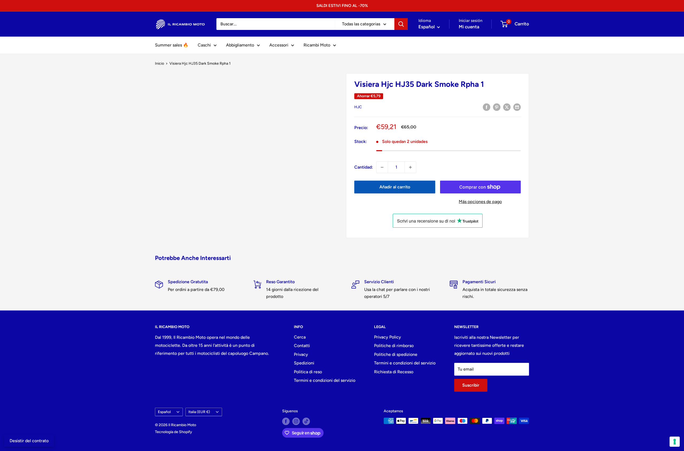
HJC (358, 107)
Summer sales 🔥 (171, 45)
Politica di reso (308, 371)
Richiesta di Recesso (393, 371)
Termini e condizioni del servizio (324, 380)
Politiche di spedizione (395, 354)
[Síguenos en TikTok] (306, 421)
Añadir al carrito (394, 186)
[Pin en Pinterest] (496, 107)
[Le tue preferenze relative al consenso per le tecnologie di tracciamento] (675, 442)
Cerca (300, 337)
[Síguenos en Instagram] (296, 421)
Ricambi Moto (317, 45)
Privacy (301, 354)
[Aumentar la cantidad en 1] (410, 167)
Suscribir (470, 385)
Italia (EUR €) (199, 412)
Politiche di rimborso (394, 345)
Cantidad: (363, 167)
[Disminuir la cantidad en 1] (382, 167)
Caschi (204, 45)
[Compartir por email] (517, 107)
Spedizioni (304, 363)
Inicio (159, 63)
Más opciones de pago (480, 201)
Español (164, 412)
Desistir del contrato (29, 440)
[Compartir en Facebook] (486, 107)
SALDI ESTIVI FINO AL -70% (342, 5)
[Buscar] (401, 24)
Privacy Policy (387, 337)
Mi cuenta (469, 26)
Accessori (278, 45)
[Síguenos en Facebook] (286, 421)
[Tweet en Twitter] (507, 107)
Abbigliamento (240, 45)
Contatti (302, 345)
